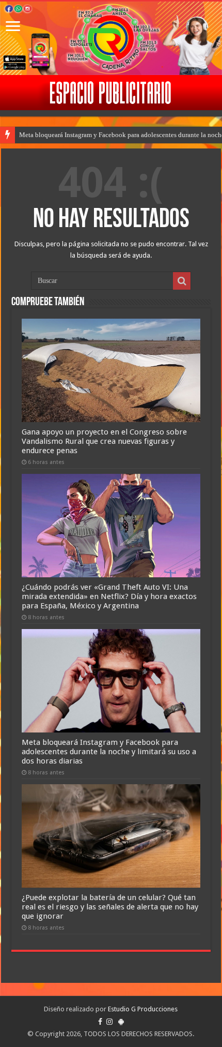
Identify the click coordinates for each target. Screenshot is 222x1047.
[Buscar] (182, 281)
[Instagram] (109, 1021)
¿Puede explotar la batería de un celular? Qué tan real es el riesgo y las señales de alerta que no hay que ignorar (110, 907)
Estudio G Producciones (143, 1009)
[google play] (121, 1021)
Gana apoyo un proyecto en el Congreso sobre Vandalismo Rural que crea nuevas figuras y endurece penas (104, 441)
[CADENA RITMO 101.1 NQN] (111, 38)
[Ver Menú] (13, 27)
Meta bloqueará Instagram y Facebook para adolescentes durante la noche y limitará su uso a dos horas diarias (109, 752)
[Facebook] (100, 1021)
